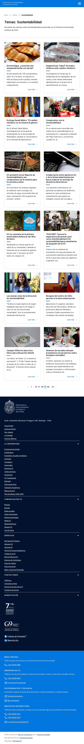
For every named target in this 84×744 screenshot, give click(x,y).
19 (45, 387)
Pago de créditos (10, 563)
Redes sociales (9, 511)
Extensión (7, 459)
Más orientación (13, 700)
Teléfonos (7, 580)
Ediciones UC (8, 468)
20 (48, 387)
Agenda (7, 508)
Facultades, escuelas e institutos (15, 456)
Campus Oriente (10, 429)
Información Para (10, 484)
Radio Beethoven (10, 524)
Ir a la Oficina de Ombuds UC (17, 722)
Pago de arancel (10, 566)
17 (39, 387)
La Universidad (12, 444)
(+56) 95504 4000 (14, 665)
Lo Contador (8, 435)
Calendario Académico (12, 488)
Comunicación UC (13, 499)
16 (36, 387)
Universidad (8, 465)
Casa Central (8, 426)
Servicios (9, 535)
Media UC (7, 521)
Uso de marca (9, 530)
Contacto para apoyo (15, 696)
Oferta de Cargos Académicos (14, 550)
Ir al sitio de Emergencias (16, 683)
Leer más (33, 89)
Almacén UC (8, 544)
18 (42, 387)
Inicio (6, 15)
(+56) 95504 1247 (14, 717)
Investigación (8, 452)
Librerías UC (8, 547)
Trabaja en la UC (10, 554)
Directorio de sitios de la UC (13, 587)
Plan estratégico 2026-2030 (14, 494)
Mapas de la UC (9, 491)
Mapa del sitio (11, 640)
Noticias (7, 505)
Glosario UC (8, 527)
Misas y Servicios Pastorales (14, 570)
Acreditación (11, 595)
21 (53, 387)
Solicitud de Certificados (12, 560)
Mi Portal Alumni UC (11, 557)
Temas (14, 15)
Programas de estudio (12, 449)
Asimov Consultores (25, 735)
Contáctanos (11, 575)
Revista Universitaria (11, 517)
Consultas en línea (10, 584)
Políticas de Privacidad (15, 636)
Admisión (7, 481)
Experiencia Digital (43, 735)
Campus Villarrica (10, 439)
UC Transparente (10, 478)
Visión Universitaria (11, 514)
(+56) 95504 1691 (14, 714)
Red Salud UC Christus (12, 541)
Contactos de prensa (11, 590)
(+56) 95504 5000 (14, 678)
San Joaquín (8, 432)
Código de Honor (10, 472)
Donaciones (8, 475)
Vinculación (8, 462)
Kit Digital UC (17, 741)
